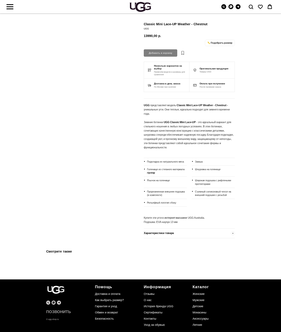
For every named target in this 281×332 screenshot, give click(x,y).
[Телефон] (223, 8)
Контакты (150, 318)
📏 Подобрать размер (219, 42)
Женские (199, 294)
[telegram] (238, 8)
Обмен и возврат (106, 312)
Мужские (198, 300)
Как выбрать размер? (109, 300)
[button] (250, 6)
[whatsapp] (230, 8)
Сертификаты (153, 312)
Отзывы (149, 294)
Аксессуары (201, 318)
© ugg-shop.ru (52, 319)
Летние (197, 324)
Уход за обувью (154, 324)
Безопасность (104, 318)
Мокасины (199, 312)
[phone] (48, 303)
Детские (198, 306)
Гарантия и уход (106, 306)
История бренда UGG (158, 306)
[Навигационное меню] (10, 6)
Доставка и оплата (107, 294)
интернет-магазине (176, 217)
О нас (148, 300)
